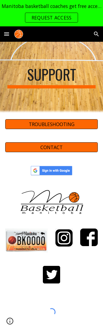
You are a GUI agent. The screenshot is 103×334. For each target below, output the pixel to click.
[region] (51, 13)
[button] (6, 33)
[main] (51, 77)
